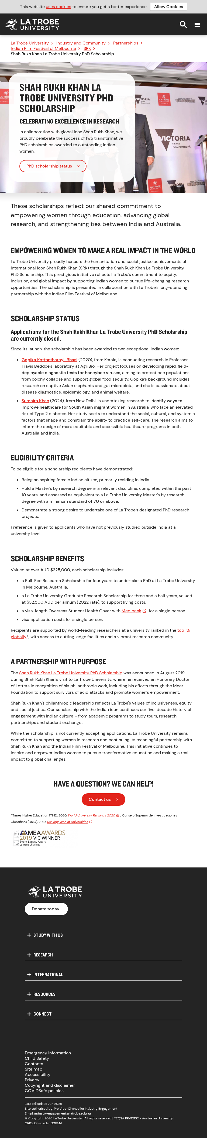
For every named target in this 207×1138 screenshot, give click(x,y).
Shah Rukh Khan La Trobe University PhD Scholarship (70, 673)
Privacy (32, 1080)
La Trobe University (30, 43)
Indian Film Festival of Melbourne (43, 48)
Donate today (45, 909)
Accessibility (37, 1074)
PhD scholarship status (49, 166)
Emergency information (48, 1053)
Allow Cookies (168, 6)
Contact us (100, 799)
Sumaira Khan (35, 401)
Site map (33, 1069)
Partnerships (125, 43)
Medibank (131, 611)
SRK (87, 48)
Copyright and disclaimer (50, 1085)
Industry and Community (81, 43)
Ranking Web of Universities (67, 821)
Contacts (34, 1064)
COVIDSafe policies (44, 1090)
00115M (56, 1123)
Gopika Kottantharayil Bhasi (49, 360)
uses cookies (58, 6)
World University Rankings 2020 (91, 815)
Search (183, 24)
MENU (197, 24)
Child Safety (37, 1058)
